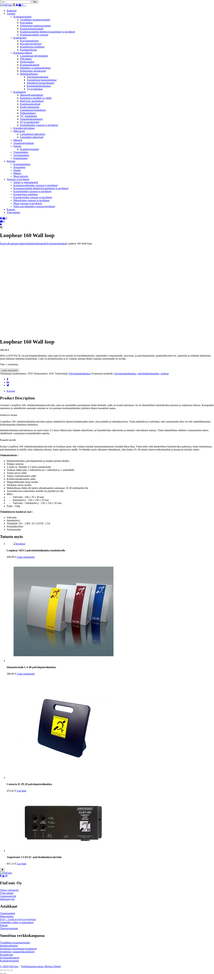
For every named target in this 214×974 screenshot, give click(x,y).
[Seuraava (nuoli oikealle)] (4, 973)
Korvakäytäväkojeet (30, 43)
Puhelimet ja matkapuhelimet (35, 67)
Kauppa (11, 209)
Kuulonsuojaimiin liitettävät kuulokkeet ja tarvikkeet (47, 31)
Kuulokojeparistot (29, 149)
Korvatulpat (26, 22)
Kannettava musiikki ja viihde (35, 98)
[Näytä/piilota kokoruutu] (4, 970)
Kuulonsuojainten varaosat (34, 34)
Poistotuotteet (20, 158)
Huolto (17, 170)
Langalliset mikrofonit (31, 137)
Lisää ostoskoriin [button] (26, 557)
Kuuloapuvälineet (22, 52)
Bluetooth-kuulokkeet (31, 95)
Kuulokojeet (19, 37)
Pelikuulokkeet (28, 113)
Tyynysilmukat (34, 89)
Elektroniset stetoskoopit (33, 70)
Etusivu (4, 243)
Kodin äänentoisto (29, 107)
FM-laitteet (26, 58)
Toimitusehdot (7, 913)
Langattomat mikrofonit (32, 134)
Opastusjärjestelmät (23, 143)
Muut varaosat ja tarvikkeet (27, 203)
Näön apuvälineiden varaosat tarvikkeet (34, 206)
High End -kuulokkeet (32, 101)
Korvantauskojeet (29, 40)
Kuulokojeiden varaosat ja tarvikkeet (32, 197)
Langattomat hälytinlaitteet (34, 55)
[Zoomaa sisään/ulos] (1, 970)
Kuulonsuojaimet (22, 16)
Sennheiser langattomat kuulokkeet (18, 948)
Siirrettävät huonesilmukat (40, 82)
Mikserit (17, 140)
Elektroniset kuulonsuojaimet (35, 25)
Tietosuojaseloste (9, 928)
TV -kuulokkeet (28, 116)
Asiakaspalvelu (8, 896)
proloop (164, 373)
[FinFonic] (6, 5)
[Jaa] (8, 970)
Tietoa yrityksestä (9, 890)
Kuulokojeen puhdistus (32, 46)
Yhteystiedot (13, 212)
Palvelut (11, 161)
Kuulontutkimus (21, 164)
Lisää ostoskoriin (9, 370)
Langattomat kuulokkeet (33, 110)
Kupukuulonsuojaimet (31, 28)
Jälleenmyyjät (7, 899)
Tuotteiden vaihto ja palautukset (16, 922)
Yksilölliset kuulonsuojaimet (35, 19)
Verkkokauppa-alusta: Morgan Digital (41, 966)
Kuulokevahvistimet (24, 128)
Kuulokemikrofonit (30, 104)
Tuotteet (11, 13)
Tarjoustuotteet (21, 155)
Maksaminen (7, 916)
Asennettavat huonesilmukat (42, 79)
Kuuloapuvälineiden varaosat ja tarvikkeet (35, 185)
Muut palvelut (20, 176)
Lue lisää (21, 790)
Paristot (17, 146)
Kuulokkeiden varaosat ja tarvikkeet (39, 125)
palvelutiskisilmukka (148, 373)
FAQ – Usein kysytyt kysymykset (18, 919)
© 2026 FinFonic (9, 966)
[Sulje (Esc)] (11, 970)
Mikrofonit (19, 131)
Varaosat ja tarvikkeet (18, 179)
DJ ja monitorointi (29, 122)
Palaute (4, 925)
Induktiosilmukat (29, 73)
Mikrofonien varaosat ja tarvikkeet (31, 200)
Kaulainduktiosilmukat (39, 85)
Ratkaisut (12, 10)
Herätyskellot (27, 61)
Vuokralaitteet (20, 152)
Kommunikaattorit (29, 64)
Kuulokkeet (19, 92)
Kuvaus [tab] (11, 391)
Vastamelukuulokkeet (31, 119)
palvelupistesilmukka (125, 373)
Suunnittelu (19, 167)
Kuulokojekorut (28, 49)
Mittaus (17, 173)
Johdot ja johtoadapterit (25, 182)
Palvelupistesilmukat (37, 76)
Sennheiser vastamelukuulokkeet (17, 951)
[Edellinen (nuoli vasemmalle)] (1, 973)
